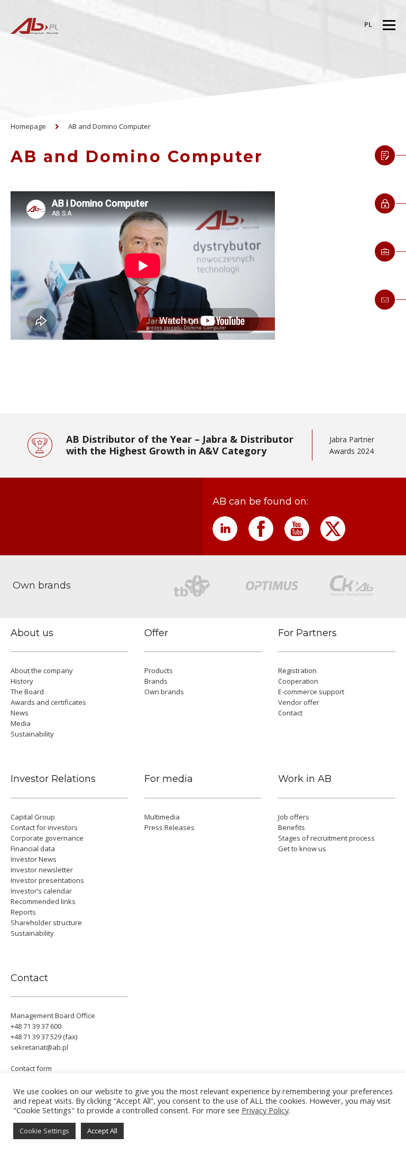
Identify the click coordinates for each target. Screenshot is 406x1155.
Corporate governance (47, 838)
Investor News (34, 859)
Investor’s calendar (41, 891)
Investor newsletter (42, 869)
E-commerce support (311, 691)
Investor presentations (47, 880)
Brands (156, 681)
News (20, 713)
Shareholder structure (46, 922)
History (22, 681)
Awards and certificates (48, 702)
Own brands (164, 691)
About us (32, 633)
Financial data (33, 848)
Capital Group (33, 817)
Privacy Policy (265, 1110)
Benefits (291, 827)
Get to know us (302, 848)
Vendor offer (298, 702)
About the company (42, 670)
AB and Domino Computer (109, 126)
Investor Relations (53, 779)
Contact (290, 713)
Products (158, 670)
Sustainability (32, 734)
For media (168, 779)
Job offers (293, 817)
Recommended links (43, 901)
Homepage (28, 126)
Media (21, 723)
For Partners (307, 633)
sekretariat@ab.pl (39, 1047)
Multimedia (162, 817)
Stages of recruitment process (326, 838)
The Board (27, 691)
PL (368, 24)
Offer (156, 633)
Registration (297, 670)
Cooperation (298, 681)
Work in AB (304, 779)
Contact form (31, 1068)
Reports (23, 912)
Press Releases (169, 827)
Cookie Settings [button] (44, 1130)
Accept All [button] (102, 1130)
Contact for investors (44, 827)
